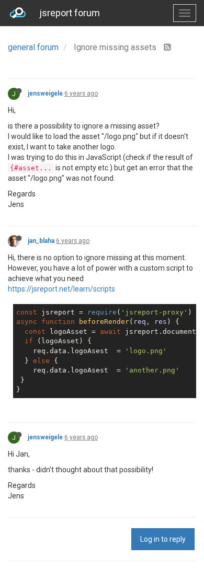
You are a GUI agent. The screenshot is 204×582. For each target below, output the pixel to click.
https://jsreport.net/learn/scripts (61, 289)
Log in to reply (163, 539)
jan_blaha (41, 241)
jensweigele (45, 93)
